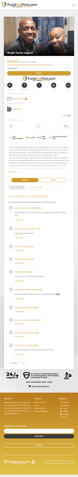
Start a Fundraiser (40, 402)
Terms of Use (70, 463)
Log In (36, 405)
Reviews (39, 445)
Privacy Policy (50, 463)
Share (53, 180)
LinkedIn (65, 411)
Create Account (39, 408)
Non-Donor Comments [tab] (35, 187)
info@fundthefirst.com (11, 413)
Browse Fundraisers (40, 411)
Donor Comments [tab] (17, 187)
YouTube (65, 414)
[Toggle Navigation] (73, 5)
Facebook (65, 402)
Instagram (65, 405)
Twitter (64, 408)
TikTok (64, 417)
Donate (25, 180)
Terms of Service (60, 463)
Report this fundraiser (40, 386)
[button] (13, 172)
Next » (23, 363)
